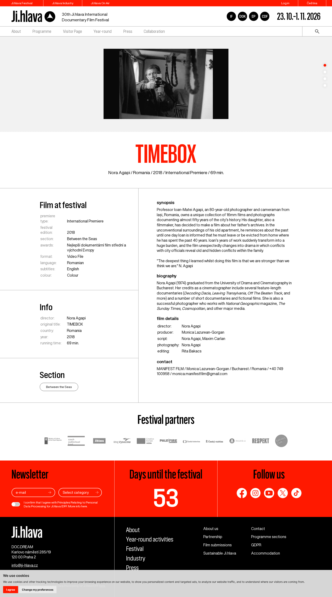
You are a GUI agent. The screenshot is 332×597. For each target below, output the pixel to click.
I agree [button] (10, 589)
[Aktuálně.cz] (237, 441)
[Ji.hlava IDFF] (34, 16)
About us (210, 528)
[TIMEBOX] (166, 84)
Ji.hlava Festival (21, 3)
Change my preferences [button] (37, 589)
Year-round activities (149, 539)
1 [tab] (325, 65)
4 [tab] (325, 85)
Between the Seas (82, 239)
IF (231, 16)
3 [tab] (325, 78)
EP (254, 16)
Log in (285, 3)
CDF (265, 16)
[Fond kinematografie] (76, 441)
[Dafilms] (281, 441)
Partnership (212, 536)
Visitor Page (72, 31)
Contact (258, 528)
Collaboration (154, 31)
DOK (242, 16)
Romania (141, 172)
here (84, 506)
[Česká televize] (191, 441)
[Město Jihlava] (99, 442)
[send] (49, 492)
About (16, 31)
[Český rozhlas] (214, 441)
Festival (135, 549)
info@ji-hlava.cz (25, 565)
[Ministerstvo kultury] (53, 441)
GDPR (256, 545)
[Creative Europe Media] (145, 441)
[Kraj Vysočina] (122, 441)
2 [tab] (325, 72)
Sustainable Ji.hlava (219, 553)
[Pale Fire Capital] (168, 441)
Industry (135, 558)
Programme (41, 31)
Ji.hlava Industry (62, 3)
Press (127, 31)
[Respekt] (260, 441)
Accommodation (265, 553)
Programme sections (268, 536)
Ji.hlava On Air (100, 3)
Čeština (312, 3)
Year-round (103, 31)
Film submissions (217, 545)
